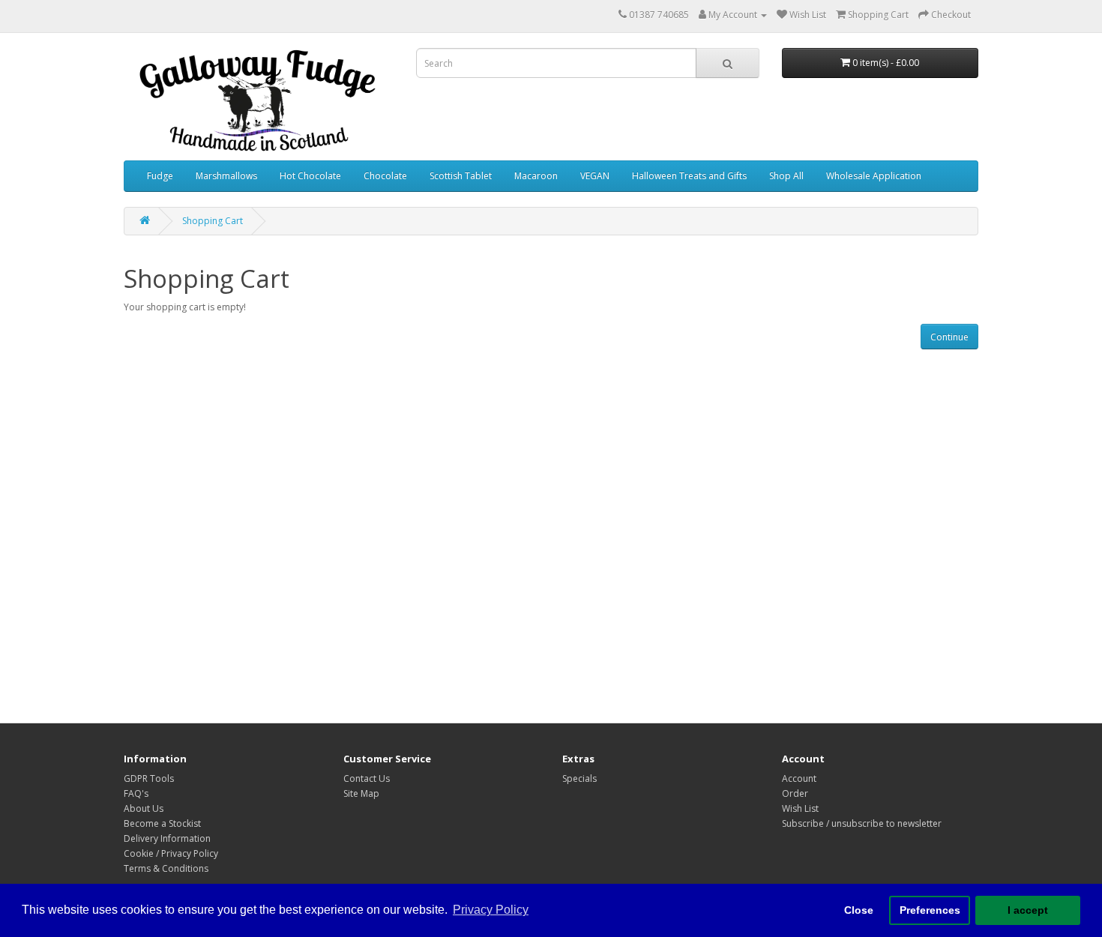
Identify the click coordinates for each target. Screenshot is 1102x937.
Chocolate (385, 175)
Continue (949, 337)
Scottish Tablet (461, 175)
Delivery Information (167, 838)
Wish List (800, 808)
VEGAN (594, 175)
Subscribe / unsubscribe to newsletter (862, 823)
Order (795, 793)
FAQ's (136, 793)
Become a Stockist (162, 823)
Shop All (786, 175)
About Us (143, 808)
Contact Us (366, 778)
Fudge (160, 175)
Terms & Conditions (166, 868)
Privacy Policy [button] (491, 909)
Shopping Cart (212, 220)
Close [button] (858, 910)
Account (799, 778)
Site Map (361, 793)
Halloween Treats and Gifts (689, 175)
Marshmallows (226, 175)
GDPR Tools (149, 778)
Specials (579, 778)
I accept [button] (1028, 910)
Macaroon (536, 175)
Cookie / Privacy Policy (171, 853)
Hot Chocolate (310, 175)
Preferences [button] (930, 910)
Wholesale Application (873, 175)
